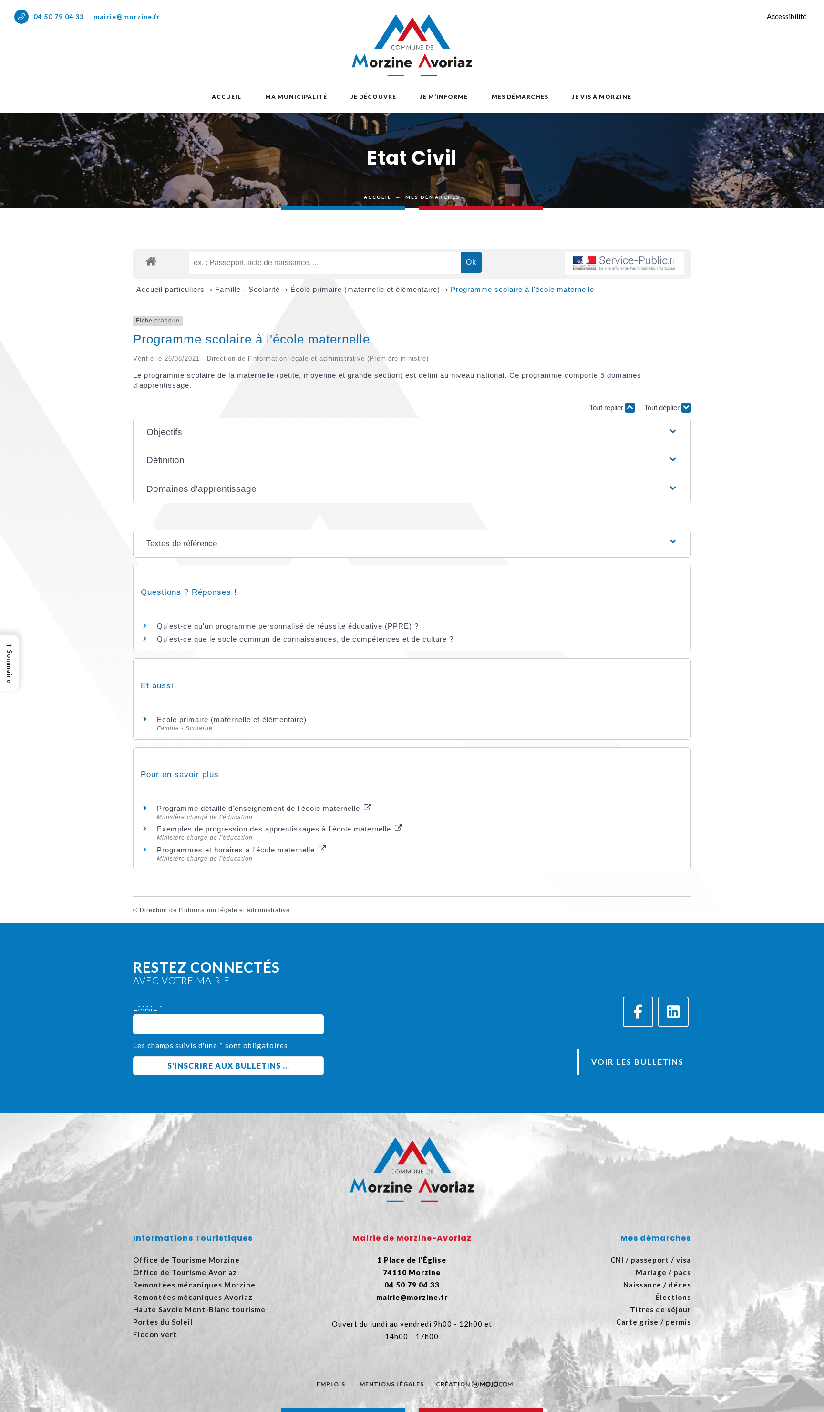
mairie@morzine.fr (126, 16)
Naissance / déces (657, 1284)
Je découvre (373, 96)
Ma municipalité (296, 96)
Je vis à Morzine (601, 96)
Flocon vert (155, 1334)
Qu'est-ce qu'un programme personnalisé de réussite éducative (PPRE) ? (288, 626)
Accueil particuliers (171, 289)
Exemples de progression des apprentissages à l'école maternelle (275, 829)
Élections (673, 1297)
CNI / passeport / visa (650, 1260)
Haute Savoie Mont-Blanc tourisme (199, 1309)
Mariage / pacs (663, 1272)
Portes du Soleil (163, 1322)
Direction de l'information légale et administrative (215, 910)
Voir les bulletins (637, 1061)
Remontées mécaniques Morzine (194, 1284)
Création (453, 1384)
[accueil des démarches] (151, 261)
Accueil (226, 96)
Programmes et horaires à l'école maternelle (237, 850)
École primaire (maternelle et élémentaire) (366, 289)
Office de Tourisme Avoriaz (185, 1272)
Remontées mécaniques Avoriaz (193, 1297)
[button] (412, 432)
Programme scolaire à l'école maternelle (522, 289)
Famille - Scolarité (248, 289)
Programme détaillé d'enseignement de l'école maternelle (259, 808)
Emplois (331, 1384)
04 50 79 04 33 (58, 16)
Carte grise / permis (653, 1322)
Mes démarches (520, 96)
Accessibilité (787, 16)
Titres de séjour (660, 1309)
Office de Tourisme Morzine (186, 1260)
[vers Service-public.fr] (624, 263)
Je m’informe (444, 96)
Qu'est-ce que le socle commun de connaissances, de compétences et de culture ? (305, 639)
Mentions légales (392, 1384)
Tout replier (607, 408)
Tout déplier (662, 408)
